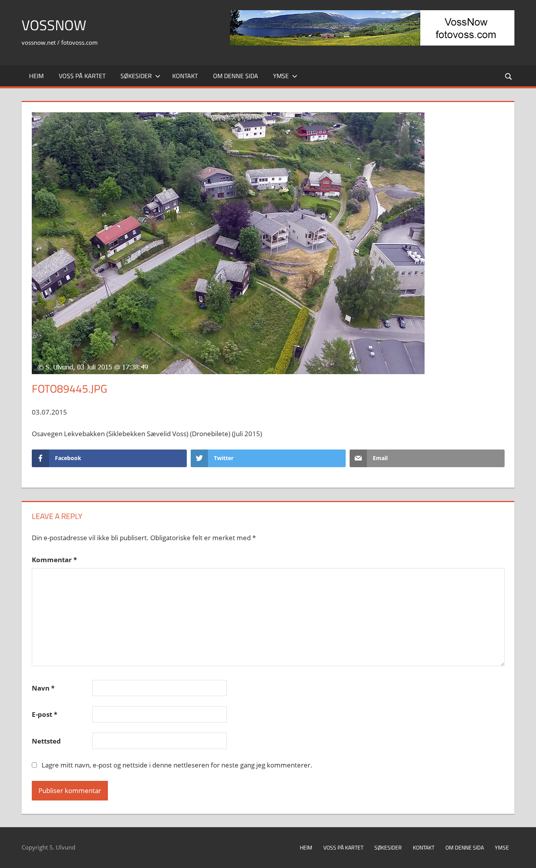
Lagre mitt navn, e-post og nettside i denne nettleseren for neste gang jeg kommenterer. (177, 764)
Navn (43, 688)
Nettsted (46, 741)
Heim (36, 75)
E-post (44, 714)
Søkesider (136, 75)
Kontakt (185, 75)
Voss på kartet (82, 75)
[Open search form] (509, 76)
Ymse (281, 75)
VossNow (54, 25)
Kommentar (54, 559)
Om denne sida (235, 75)
